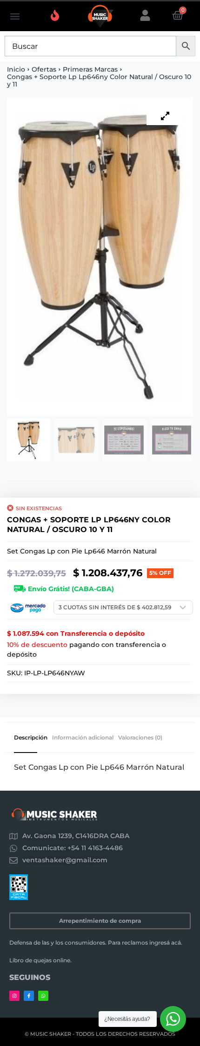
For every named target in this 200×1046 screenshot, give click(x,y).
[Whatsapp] (43, 996)
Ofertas (44, 69)
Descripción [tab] (30, 737)
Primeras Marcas (90, 69)
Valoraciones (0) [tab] (140, 737)
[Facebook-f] (29, 996)
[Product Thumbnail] (165, 116)
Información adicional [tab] (82, 737)
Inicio (16, 69)
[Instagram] (14, 996)
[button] (14, 16)
